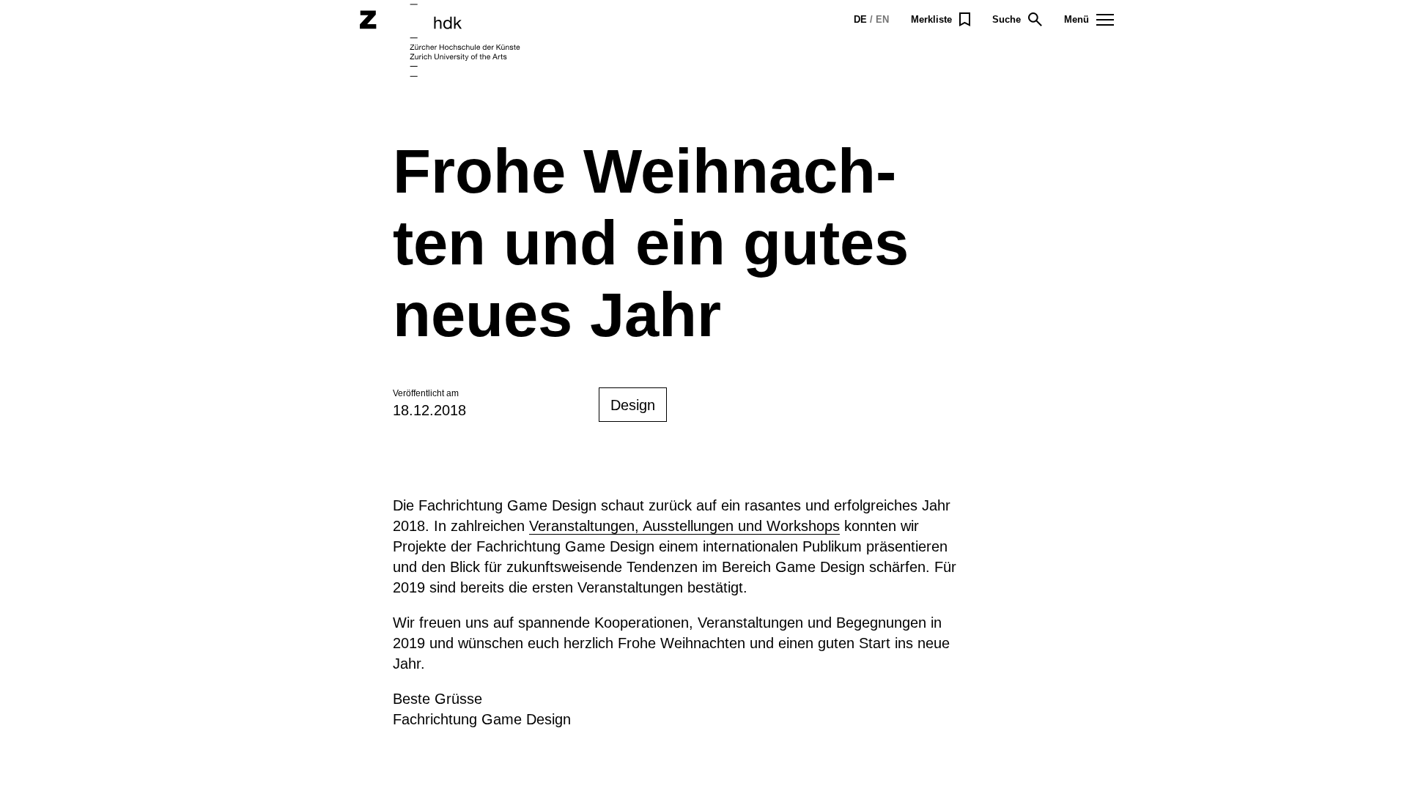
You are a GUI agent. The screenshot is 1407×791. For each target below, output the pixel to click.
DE (860, 19)
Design (632, 405)
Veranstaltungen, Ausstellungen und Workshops (684, 526)
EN (882, 19)
